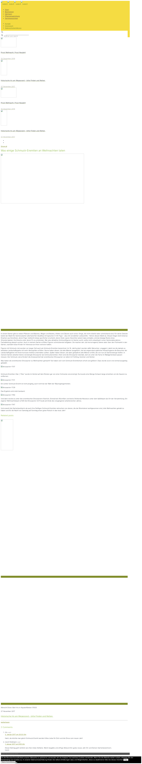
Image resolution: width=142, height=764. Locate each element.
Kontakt (7, 24)
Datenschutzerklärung (13, 28)
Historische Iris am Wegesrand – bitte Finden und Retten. (27, 716)
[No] (16, 762)
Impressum (9, 26)
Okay (125, 760)
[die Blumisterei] (14, 3)
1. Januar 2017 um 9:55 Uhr (15, 744)
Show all (4, 146)
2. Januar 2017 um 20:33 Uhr (15, 734)
